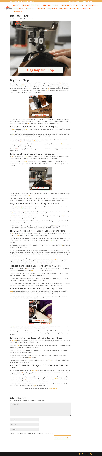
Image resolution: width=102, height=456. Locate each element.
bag (59, 83)
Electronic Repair (36, 5)
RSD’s (52, 259)
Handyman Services (91, 5)
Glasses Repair (47, 5)
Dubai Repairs (53, 388)
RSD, (16, 270)
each (22, 211)
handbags (34, 141)
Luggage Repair (26, 5)
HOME (69, 1)
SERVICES (90, 1)
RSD (29, 88)
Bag (55, 259)
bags (48, 88)
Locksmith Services (74, 8)
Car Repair (55, 5)
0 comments (36, 18)
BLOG (73, 1)
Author (13, 18)
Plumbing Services (65, 5)
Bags (11, 291)
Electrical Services (78, 5)
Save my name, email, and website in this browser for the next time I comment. (32, 433)
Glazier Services (41, 8)
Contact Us (83, 1)
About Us (78, 1)
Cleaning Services (63, 8)
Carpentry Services (18, 8)
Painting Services (51, 8)
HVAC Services (17, 11)
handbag (22, 85)
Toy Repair (16, 5)
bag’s (52, 240)
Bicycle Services (30, 8)
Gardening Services (86, 8)
